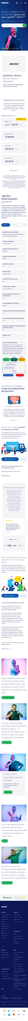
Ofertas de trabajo (18, 917)
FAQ (15, 933)
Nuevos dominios (4, 919)
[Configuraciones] (17, 3)
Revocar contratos (17, 989)
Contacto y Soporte (18, 936)
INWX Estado (16, 943)
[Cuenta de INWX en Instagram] (7, 998)
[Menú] (25, 3)
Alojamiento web (4, 952)
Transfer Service (4, 976)
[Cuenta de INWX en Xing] (2, 998)
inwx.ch (19, 1004)
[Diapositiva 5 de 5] (17, 539)
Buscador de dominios (6, 914)
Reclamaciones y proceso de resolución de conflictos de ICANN (20, 985)
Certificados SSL (4, 957)
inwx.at (14, 1004)
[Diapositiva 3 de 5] (14, 539)
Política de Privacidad (18, 957)
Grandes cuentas (5, 973)
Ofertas (3, 921)
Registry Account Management (7, 978)
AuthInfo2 (3, 938)
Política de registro (18, 966)
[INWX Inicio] (5, 3)
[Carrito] (21, 3)
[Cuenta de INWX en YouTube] (17, 998)
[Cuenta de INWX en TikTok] (20, 998)
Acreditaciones (17, 919)
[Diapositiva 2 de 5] (12, 539)
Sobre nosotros (17, 914)
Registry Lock (4, 933)
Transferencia (4, 924)
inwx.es (23, 1004)
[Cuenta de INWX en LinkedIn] (15, 998)
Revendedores (4, 971)
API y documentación (18, 938)
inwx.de (10, 1004)
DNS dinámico (4, 935)
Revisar (15, 940)
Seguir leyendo (5, 649)
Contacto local (4, 928)
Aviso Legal (16, 955)
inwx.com (5, 1004)
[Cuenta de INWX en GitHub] (12, 998)
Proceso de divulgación (19, 968)
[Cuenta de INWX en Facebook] (10, 998)
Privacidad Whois (5, 926)
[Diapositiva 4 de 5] (16, 539)
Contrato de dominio (18, 964)
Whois (2, 931)
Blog (2, 988)
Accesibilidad (17, 959)
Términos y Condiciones (19, 952)
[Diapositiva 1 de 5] (10, 539)
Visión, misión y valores (18, 921)
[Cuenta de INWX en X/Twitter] (4, 998)
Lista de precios (4, 917)
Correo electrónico (5, 955)
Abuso (15, 962)
